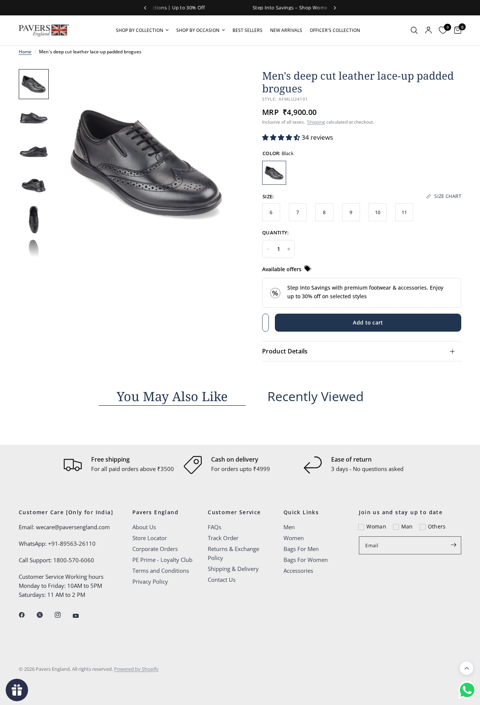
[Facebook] (27, 615)
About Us (144, 527)
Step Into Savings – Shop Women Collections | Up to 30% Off (241, 7)
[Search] (414, 30)
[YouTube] (81, 615)
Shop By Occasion (197, 30)
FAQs (214, 527)
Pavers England (155, 512)
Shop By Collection (139, 30)
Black (274, 173)
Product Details (285, 351)
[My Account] (428, 30)
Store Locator (149, 538)
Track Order (223, 538)
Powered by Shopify (136, 669)
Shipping (316, 122)
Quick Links (301, 512)
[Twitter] (45, 615)
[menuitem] (142, 30)
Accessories (298, 570)
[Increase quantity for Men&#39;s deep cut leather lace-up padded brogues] (288, 249)
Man (407, 526)
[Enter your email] (453, 544)
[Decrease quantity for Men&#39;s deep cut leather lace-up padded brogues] (268, 249)
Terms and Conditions (160, 570)
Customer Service (234, 512)
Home (25, 51)
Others (437, 526)
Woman (376, 526)
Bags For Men (301, 549)
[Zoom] (224, 85)
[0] (455, 30)
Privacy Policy (150, 581)
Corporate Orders (155, 549)
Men (289, 527)
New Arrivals (286, 30)
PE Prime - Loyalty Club (162, 559)
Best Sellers (247, 30)
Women (294, 538)
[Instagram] (63, 615)
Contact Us (222, 579)
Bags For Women (306, 559)
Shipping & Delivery (233, 568)
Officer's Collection (335, 30)
